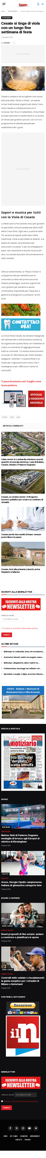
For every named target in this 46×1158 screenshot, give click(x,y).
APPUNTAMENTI (6, 18)
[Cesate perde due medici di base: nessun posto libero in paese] (23, 519)
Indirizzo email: (7, 1094)
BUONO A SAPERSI (7, 926)
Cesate (4, 417)
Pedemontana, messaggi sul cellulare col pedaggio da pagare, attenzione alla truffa (22, 670)
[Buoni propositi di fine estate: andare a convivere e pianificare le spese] (23, 915)
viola (18, 417)
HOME (5, 1136)
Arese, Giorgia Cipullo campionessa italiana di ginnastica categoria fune (21, 883)
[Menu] (4, 4)
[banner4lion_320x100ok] (20, 310)
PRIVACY (28, 1140)
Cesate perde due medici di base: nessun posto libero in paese (21, 536)
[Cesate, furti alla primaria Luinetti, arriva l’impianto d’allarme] (23, 554)
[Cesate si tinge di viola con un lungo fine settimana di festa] (23, 78)
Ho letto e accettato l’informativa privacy (20, 628)
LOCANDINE (24, 1136)
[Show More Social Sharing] (14, 43)
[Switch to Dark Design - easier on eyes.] (38, 4)
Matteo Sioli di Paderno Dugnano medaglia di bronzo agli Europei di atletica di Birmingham (20, 838)
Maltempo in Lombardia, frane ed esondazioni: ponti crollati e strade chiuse (24, 653)
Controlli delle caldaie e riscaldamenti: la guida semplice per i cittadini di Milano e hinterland (23, 980)
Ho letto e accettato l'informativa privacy (20, 1101)
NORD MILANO (6, 827)
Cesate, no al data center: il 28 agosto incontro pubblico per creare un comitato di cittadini (22, 499)
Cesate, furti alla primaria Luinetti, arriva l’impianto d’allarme (20, 570)
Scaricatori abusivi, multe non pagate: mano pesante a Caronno (23, 658)
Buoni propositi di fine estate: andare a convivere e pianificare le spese (22, 935)
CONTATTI (18, 1140)
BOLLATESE (5, 874)
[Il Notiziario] (23, 4)
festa (12, 417)
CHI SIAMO (14, 1136)
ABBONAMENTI (35, 1136)
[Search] (42, 4)
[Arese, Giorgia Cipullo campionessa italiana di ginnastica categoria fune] (23, 863)
